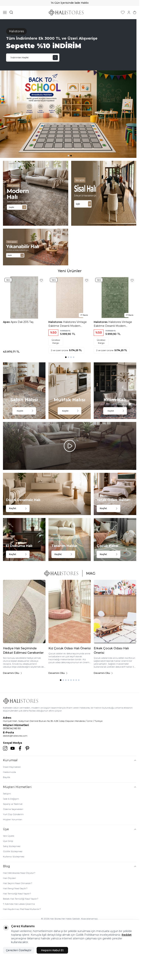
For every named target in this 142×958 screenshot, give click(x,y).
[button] (68, 155)
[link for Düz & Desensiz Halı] (47, 494)
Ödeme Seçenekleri (13, 809)
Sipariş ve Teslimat (13, 804)
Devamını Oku (11, 673)
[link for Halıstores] (69, 88)
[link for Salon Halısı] (24, 390)
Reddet (127, 934)
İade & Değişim (11, 798)
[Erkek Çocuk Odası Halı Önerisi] (115, 611)
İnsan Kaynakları (12, 766)
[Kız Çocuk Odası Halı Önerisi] (69, 611)
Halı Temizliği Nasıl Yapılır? (17, 893)
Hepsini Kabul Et (52, 950)
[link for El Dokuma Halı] (24, 539)
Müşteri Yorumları (12, 819)
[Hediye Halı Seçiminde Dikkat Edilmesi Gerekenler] (24, 611)
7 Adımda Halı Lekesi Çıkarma (19, 903)
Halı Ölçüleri (9, 878)
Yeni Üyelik (8, 835)
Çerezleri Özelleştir (18, 950)
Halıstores (55, 322)
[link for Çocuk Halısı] (115, 539)
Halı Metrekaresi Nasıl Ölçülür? (19, 873)
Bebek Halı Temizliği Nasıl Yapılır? (20, 898)
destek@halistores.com (15, 735)
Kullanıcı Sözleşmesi (13, 856)
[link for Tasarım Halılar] (69, 539)
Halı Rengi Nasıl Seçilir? (15, 888)
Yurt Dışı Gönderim (13, 814)
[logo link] (66, 12)
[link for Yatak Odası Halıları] (115, 494)
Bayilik (6, 777)
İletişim (7, 793)
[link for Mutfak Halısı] (69, 390)
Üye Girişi (8, 841)
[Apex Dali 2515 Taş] (24, 297)
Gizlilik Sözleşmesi (12, 851)
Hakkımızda (9, 772)
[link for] (35, 193)
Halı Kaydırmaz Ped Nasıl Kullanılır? (22, 909)
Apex (7, 322)
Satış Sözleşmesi (11, 846)
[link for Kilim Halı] (115, 390)
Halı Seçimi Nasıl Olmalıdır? (17, 883)
